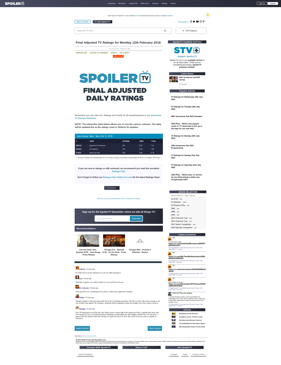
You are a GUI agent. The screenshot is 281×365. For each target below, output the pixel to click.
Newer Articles (82, 328)
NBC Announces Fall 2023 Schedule (186, 116)
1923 (173, 215)
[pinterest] (203, 21)
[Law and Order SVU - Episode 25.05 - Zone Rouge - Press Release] (88, 247)
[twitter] (193, 21)
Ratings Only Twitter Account (117, 177)
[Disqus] (118, 292)
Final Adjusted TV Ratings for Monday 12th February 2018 (118, 42)
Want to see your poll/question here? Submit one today (119, 199)
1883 (173, 208)
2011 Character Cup (179, 221)
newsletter (169, 15)
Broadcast (122, 3)
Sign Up (262, 3)
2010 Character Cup (179, 218)
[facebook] (191, 21)
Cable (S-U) (145, 3)
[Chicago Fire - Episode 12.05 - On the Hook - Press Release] (114, 247)
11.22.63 (174, 199)
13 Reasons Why (178, 205)
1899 (173, 212)
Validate (273, 3)
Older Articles (155, 328)
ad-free (137, 15)
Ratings (164, 3)
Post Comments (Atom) (89, 336)
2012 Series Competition (181, 224)
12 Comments (112, 188)
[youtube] (197, 21)
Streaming (111, 3)
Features (155, 3)
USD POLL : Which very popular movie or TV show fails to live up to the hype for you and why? (186, 126)
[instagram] (200, 21)
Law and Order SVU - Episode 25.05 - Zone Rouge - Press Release (88, 252)
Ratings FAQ (118, 171)
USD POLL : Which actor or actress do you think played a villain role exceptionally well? (186, 177)
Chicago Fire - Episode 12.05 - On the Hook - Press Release (114, 252)
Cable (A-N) (133, 3)
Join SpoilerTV (103, 22)
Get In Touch (83, 22)
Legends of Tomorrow (99, 53)
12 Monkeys (176, 202)
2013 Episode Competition (181, 228)
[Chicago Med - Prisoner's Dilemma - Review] (140, 247)
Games (173, 3)
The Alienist (124, 53)
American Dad (81, 53)
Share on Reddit (118, 56)
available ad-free (195, 60)
